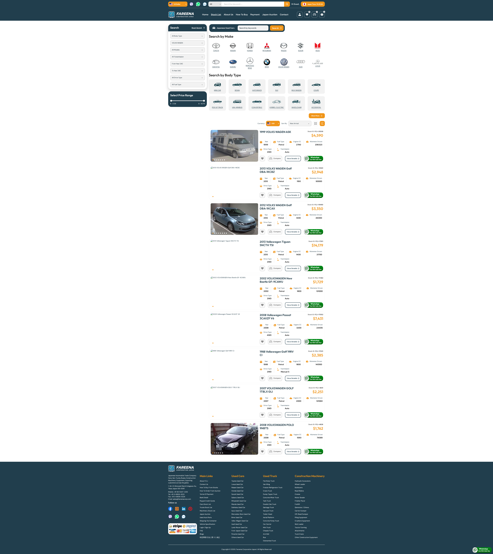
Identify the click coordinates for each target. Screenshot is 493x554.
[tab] (223, 28)
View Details (292, 159)
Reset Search (197, 28)
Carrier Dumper (300, 511)
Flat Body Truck (268, 481)
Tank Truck (267, 501)
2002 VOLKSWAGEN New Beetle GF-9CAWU (276, 280)
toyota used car (237, 481)
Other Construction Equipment (306, 537)
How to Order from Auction (210, 491)
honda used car (237, 491)
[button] (212, 159)
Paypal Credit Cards (207, 501)
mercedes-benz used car (241, 514)
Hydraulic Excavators (302, 481)
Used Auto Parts (206, 517)
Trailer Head (267, 514)
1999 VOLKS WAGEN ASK (275, 132)
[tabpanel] (246, 246)
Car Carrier (267, 524)
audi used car (236, 524)
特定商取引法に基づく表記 (210, 537)
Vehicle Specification (207, 524)
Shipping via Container (208, 521)
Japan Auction (269, 14)
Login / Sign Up (205, 527)
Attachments (299, 531)
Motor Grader (300, 498)
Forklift (297, 504)
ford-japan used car (239, 531)
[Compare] (314, 15)
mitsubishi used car (238, 501)
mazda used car (237, 504)
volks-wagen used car (239, 521)
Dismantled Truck (269, 541)
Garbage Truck (268, 507)
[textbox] (175, 4)
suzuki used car (237, 494)
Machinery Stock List (207, 511)
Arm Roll (266, 534)
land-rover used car (239, 527)
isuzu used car (236, 511)
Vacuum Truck (268, 511)
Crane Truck (267, 491)
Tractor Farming (301, 527)
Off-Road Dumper (301, 514)
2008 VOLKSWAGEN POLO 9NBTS (277, 426)
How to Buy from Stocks (209, 488)
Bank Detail (204, 498)
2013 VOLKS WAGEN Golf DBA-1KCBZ (276, 170)
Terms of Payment (206, 494)
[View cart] (322, 14)
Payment (255, 14)
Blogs (202, 534)
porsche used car (238, 534)
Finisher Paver (300, 501)
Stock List (216, 14)
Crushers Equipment (302, 521)
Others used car (237, 537)
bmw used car (236, 517)
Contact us (204, 484)
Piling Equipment (301, 517)
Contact (284, 14)
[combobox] (177, 4)
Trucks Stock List (206, 507)
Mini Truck (267, 527)
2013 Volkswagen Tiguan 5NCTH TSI (275, 243)
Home (205, 14)
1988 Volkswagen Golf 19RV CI (277, 353)
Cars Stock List (205, 504)
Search (275, 28)
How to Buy (242, 14)
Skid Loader (299, 524)
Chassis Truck (268, 531)
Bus (264, 537)
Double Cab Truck (269, 504)
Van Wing (266, 484)
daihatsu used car (238, 507)
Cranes (297, 494)
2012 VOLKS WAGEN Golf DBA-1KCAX (276, 206)
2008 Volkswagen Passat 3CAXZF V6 (275, 316)
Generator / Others (302, 507)
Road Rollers (299, 491)
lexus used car (237, 484)
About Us (228, 14)
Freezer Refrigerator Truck (272, 488)
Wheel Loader (300, 484)
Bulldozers (298, 488)
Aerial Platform (268, 517)
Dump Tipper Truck (270, 494)
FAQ (201, 531)
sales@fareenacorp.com (182, 499)
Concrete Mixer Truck (271, 498)
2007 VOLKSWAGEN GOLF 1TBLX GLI (277, 389)
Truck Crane (299, 534)
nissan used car (237, 488)
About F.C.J (204, 481)
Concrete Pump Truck (271, 521)
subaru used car (237, 498)
